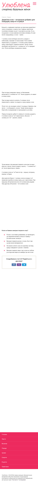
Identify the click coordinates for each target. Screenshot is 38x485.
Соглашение (22, 479)
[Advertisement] (19, 70)
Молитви (4, 443)
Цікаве (4, 453)
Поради (4, 448)
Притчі (4, 439)
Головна (4, 434)
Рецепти (4, 462)
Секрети (4, 457)
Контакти (15, 479)
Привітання (5, 466)
